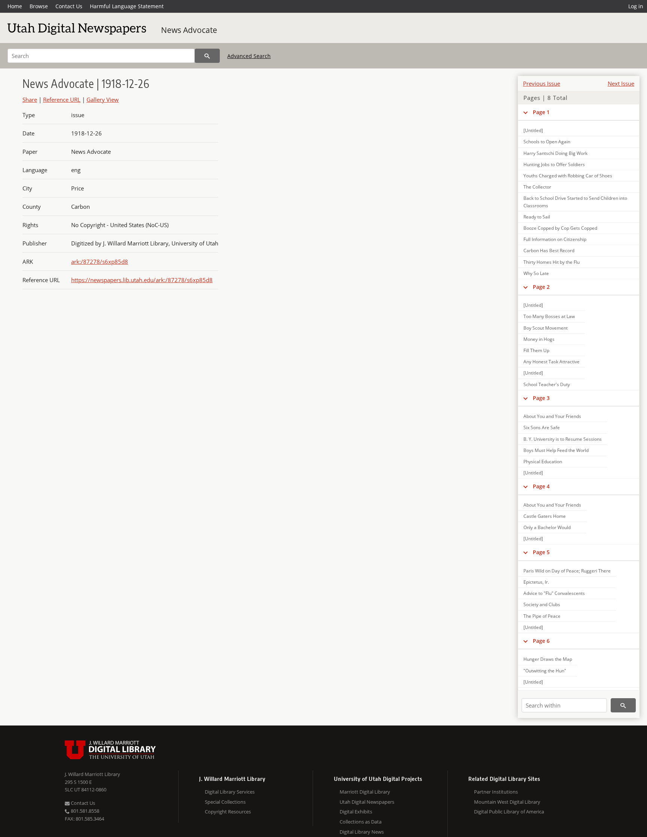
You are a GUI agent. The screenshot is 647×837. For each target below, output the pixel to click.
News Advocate (189, 30)
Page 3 (541, 397)
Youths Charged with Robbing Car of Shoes (567, 175)
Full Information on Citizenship (554, 239)
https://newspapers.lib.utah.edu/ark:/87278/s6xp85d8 (142, 280)
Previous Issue (541, 83)
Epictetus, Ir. (536, 582)
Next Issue (621, 83)
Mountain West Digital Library (507, 801)
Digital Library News (362, 831)
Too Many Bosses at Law (549, 316)
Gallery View (102, 99)
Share (29, 99)
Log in (635, 6)
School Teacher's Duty (546, 384)
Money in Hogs (539, 339)
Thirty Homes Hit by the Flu (551, 262)
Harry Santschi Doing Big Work (555, 153)
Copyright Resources (228, 811)
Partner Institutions (496, 791)
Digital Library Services (230, 791)
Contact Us (68, 6)
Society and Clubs (541, 604)
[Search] (207, 56)
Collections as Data (361, 821)
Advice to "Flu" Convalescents (554, 593)
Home (14, 6)
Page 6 (541, 640)
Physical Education (542, 461)
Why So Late (536, 273)
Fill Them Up (536, 350)
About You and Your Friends (552, 416)
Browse (39, 6)
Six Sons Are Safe (541, 427)
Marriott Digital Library (365, 791)
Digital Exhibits (356, 811)
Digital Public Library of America (509, 811)
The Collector (537, 187)
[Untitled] (533, 130)
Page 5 (541, 552)
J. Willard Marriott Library (92, 774)
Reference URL (62, 99)
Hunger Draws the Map (547, 659)
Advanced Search (249, 55)
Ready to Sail (536, 217)
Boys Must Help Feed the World (556, 450)
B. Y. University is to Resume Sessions (562, 439)
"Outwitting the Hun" (544, 671)
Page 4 (541, 486)
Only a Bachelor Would (547, 527)
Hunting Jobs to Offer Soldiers (554, 164)
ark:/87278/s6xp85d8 (99, 261)
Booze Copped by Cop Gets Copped (560, 228)
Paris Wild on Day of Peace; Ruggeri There (567, 571)
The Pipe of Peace (542, 616)
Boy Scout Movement (545, 328)
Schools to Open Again (546, 141)
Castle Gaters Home (544, 516)
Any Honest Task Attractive (551, 361)
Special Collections (225, 801)
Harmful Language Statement (127, 6)
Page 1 (541, 112)
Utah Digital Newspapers (367, 801)
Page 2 (541, 286)
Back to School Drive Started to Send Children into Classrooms (575, 201)
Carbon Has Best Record (548, 250)
